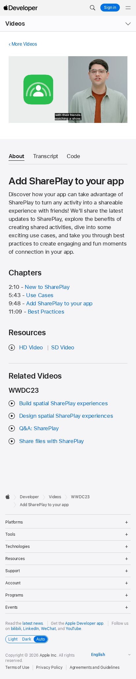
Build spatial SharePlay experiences (63, 403)
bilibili (16, 628)
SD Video (62, 347)
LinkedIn (31, 628)
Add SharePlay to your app (59, 303)
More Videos (24, 44)
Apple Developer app (84, 623)
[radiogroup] (26, 639)
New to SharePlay (47, 287)
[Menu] (128, 8)
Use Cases (39, 295)
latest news (32, 623)
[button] (92, 8)
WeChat (48, 628)
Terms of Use (17, 667)
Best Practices (46, 311)
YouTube (73, 628)
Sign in (110, 7)
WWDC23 (80, 497)
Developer (29, 497)
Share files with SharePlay (51, 441)
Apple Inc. (49, 655)
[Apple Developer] (20, 8)
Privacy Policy (49, 667)
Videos (15, 23)
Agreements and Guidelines (94, 667)
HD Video (31, 347)
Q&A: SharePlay (39, 428)
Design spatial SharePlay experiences (66, 415)
